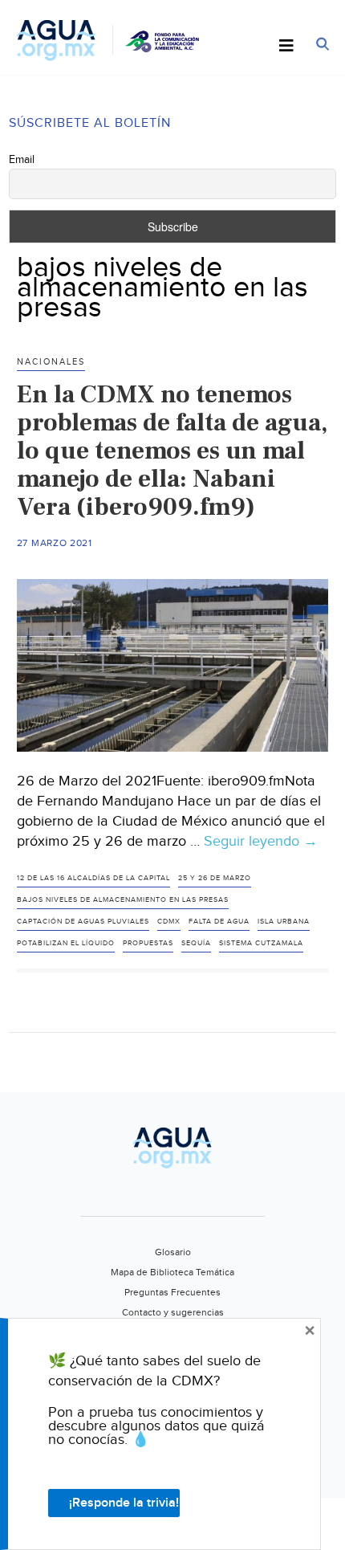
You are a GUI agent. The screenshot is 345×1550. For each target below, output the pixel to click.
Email (21, 159)
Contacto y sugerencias (173, 1312)
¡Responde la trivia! (124, 1503)
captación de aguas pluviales (83, 921)
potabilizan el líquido (66, 943)
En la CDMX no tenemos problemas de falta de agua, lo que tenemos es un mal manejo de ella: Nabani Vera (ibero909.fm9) (172, 450)
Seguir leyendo (261, 841)
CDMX (169, 921)
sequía (196, 943)
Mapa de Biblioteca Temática (172, 1272)
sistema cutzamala (261, 943)
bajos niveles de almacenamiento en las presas (123, 899)
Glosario (173, 1252)
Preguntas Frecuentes (172, 1292)
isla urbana (284, 921)
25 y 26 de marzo (214, 878)
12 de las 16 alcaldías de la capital (93, 878)
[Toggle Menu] (286, 46)
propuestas (148, 943)
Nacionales (51, 362)
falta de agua (219, 921)
